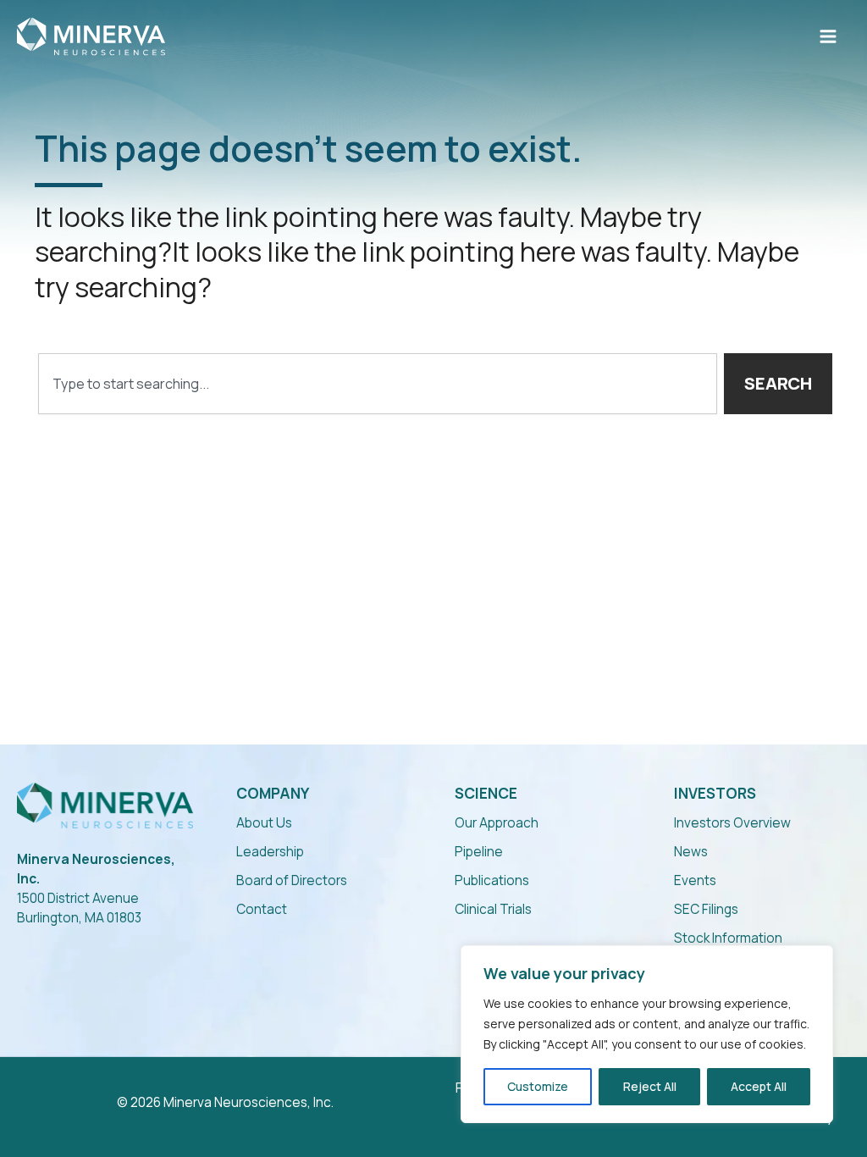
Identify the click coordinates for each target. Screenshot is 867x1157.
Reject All (649, 1086)
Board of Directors (291, 880)
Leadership (270, 852)
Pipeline (479, 852)
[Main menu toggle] (828, 36)
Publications (492, 880)
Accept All (759, 1086)
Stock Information (728, 938)
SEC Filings (706, 909)
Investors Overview (732, 823)
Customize (537, 1086)
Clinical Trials (493, 909)
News (691, 852)
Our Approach (496, 823)
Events (695, 880)
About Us (264, 823)
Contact (261, 909)
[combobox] (377, 383)
